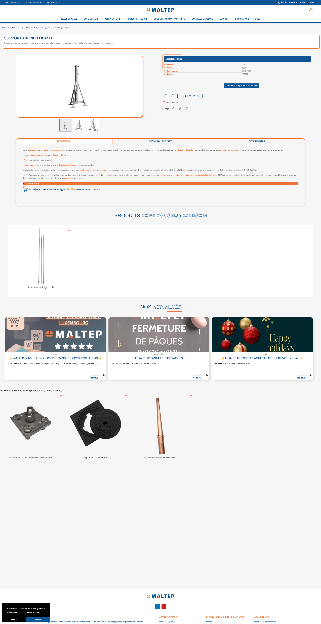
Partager (172, 108)
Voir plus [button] (36, 612)
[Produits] (97, 375)
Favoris (302, 2)
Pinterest (186, 108)
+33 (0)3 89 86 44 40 (32, 2)
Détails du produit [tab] (160, 141)
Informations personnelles (265, 621)
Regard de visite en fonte (95, 457)
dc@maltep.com (54, 2)
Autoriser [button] (38, 619)
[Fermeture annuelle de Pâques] (158, 334)
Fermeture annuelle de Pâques (159, 358)
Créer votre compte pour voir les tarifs (242, 85)
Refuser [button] (14, 619)
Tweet (179, 108)
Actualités (55, 355)
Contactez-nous (13, 2)
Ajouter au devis (190, 96)
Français (292, 2)
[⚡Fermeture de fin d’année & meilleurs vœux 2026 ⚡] (262, 334)
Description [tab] (64, 141)
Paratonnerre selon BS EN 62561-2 (160, 457)
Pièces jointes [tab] (257, 141)
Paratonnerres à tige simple (41, 287)
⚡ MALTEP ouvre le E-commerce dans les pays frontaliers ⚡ (55, 358)
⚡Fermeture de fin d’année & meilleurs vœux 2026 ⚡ (262, 358)
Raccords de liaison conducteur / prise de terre (30, 457)
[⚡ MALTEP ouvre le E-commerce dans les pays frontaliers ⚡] (55, 334)
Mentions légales (166, 621)
